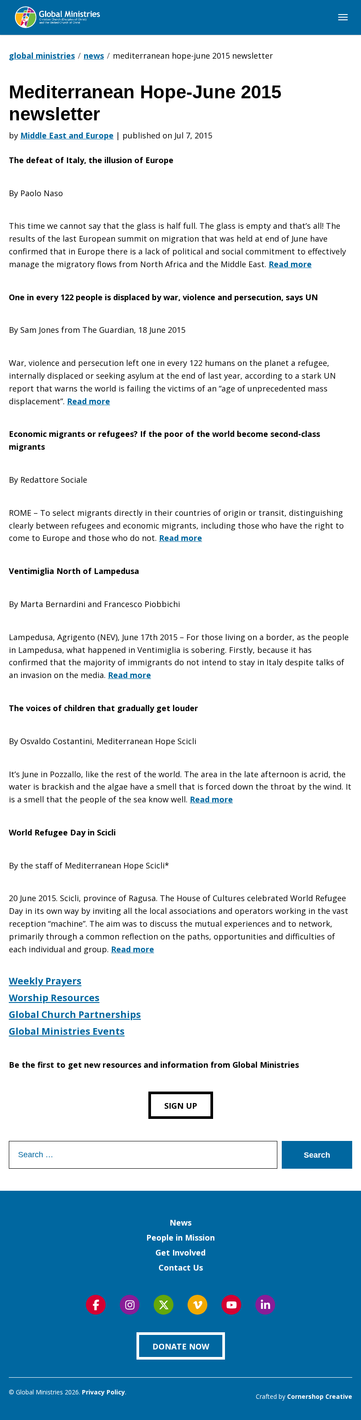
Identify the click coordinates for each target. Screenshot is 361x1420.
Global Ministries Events (67, 1031)
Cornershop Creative (319, 1396)
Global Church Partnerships (75, 1014)
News (180, 1222)
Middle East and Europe (67, 135)
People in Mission (180, 1237)
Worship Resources (54, 997)
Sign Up (180, 1105)
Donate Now (180, 1346)
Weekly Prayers (45, 981)
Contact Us (180, 1267)
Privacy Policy (103, 1392)
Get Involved (180, 1252)
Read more (290, 264)
